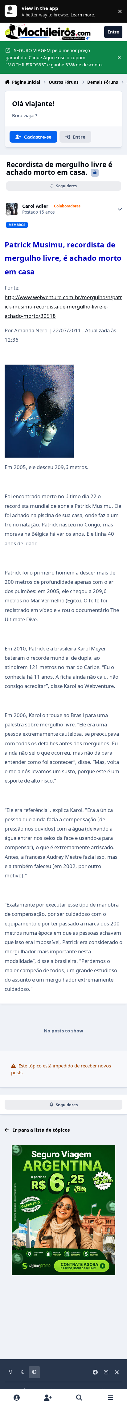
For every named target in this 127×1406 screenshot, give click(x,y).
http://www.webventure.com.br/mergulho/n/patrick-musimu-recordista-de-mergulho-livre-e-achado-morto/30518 (63, 306)
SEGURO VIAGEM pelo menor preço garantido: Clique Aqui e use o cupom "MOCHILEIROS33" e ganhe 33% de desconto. (54, 57)
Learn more (12, 11)
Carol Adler (35, 206)
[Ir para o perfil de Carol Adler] (12, 209)
